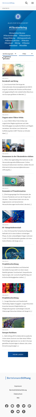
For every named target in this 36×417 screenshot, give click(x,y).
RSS (18, 398)
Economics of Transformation (14, 191)
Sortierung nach (8, 54)
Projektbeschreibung (10, 264)
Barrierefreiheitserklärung (18, 390)
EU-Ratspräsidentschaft (11, 228)
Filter (24, 54)
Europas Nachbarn (9, 333)
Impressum (18, 386)
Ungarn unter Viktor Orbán (12, 117)
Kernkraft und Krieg (10, 81)
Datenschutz (18, 394)
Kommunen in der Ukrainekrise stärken (17, 156)
